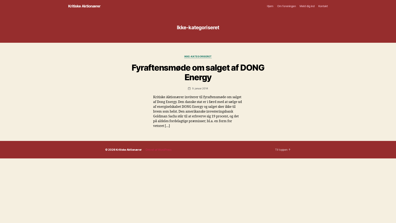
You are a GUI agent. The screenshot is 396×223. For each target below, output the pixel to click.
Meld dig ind (307, 6)
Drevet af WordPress (159, 149)
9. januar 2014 (200, 88)
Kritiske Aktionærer (84, 6)
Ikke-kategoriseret (198, 56)
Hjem (270, 6)
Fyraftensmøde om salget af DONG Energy (198, 72)
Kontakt (323, 6)
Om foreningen (286, 6)
